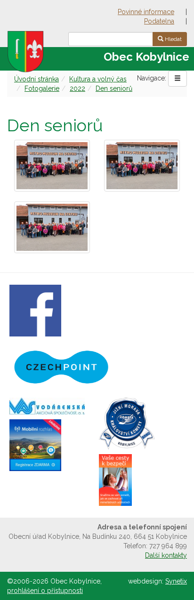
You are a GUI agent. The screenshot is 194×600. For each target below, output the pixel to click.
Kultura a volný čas (98, 79)
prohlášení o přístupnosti (45, 590)
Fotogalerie (41, 88)
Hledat (172, 39)
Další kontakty (166, 555)
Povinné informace (146, 12)
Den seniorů (114, 88)
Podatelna (159, 21)
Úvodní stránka (36, 79)
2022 (77, 88)
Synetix (176, 581)
